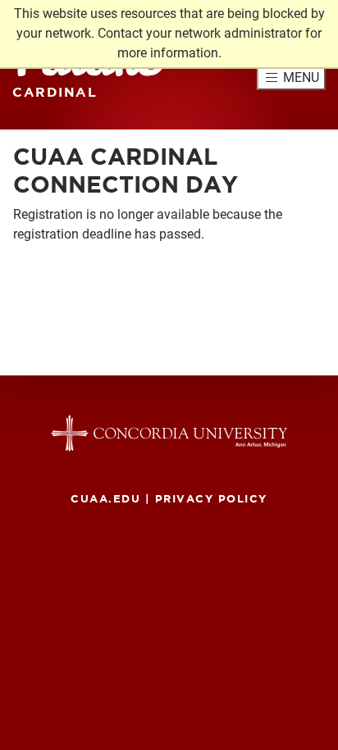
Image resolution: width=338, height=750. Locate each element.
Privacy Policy (211, 498)
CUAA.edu (105, 498)
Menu (301, 77)
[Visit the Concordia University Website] (169, 433)
